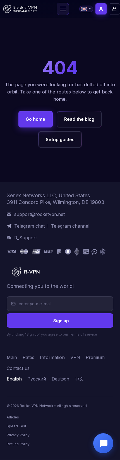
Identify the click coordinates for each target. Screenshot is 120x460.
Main (12, 357)
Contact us (18, 368)
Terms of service (83, 335)
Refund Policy (18, 444)
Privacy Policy (18, 435)
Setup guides (60, 139)
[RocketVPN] (25, 272)
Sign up (61, 320)
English (14, 379)
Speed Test (16, 426)
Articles (13, 417)
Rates (28, 357)
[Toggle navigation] (63, 9)
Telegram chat (29, 226)
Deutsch (60, 379)
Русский (36, 379)
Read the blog (79, 119)
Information (52, 357)
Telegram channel (70, 226)
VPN (75, 357)
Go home (35, 119)
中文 (79, 379)
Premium (95, 357)
